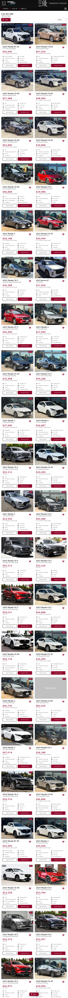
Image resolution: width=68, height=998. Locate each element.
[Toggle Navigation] (65, 9)
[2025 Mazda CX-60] (51, 80)
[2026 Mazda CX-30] (51, 641)
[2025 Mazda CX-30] (51, 220)
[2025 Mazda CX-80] (51, 34)
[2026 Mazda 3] (17, 688)
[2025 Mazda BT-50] (17, 828)
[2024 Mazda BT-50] (17, 34)
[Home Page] (8, 3)
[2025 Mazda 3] (17, 220)
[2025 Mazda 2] (51, 407)
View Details (10, 65)
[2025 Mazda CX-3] (51, 734)
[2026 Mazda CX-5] (17, 781)
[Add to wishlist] (30, 47)
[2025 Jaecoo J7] (51, 267)
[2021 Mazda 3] (17, 501)
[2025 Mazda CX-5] (51, 174)
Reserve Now (25, 65)
